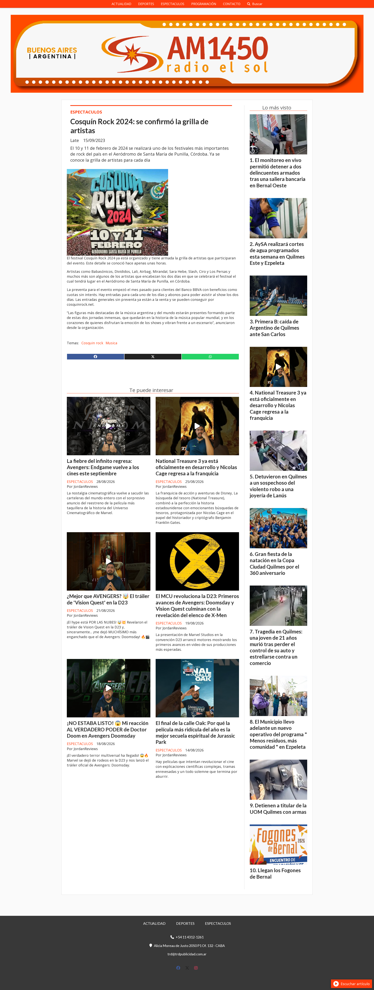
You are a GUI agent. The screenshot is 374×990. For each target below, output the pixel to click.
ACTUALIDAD (121, 4)
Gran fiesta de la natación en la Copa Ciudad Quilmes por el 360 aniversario (274, 563)
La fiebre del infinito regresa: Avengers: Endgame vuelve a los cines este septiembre (103, 467)
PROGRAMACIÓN (203, 4)
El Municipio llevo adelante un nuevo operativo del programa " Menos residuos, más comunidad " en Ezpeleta (278, 734)
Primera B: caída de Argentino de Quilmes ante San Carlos (274, 327)
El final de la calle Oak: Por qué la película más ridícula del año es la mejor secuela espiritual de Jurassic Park (195, 732)
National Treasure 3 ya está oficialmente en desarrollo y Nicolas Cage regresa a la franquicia (196, 467)
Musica (111, 343)
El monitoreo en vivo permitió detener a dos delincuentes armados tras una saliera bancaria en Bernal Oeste (277, 172)
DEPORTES (146, 4)
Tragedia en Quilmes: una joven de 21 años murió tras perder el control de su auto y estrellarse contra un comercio (276, 647)
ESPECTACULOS (172, 4)
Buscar (257, 4)
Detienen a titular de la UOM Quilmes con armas (278, 808)
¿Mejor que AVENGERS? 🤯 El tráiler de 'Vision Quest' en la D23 (108, 599)
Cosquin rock (92, 343)
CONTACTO (231, 4)
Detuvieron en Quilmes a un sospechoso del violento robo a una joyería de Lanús (278, 486)
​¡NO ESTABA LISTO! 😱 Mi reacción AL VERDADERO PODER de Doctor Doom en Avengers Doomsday (107, 729)
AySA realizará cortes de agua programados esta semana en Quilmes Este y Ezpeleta (277, 253)
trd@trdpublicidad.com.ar (187, 954)
